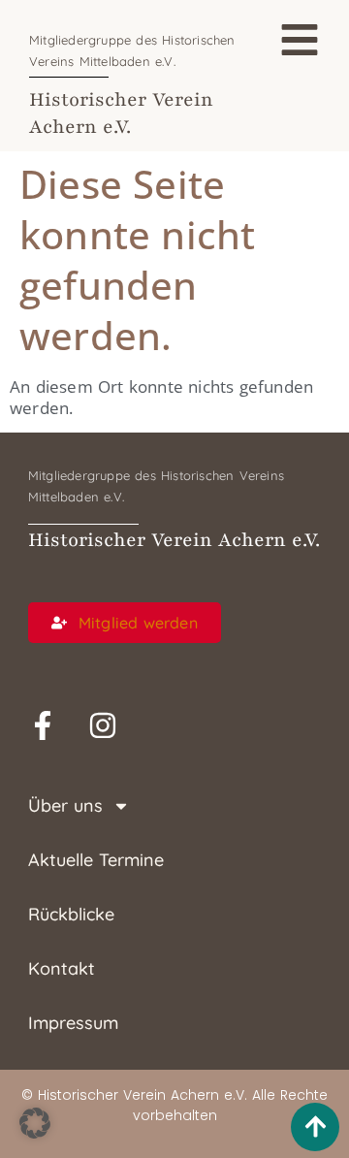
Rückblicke (71, 914)
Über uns (65, 805)
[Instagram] (102, 725)
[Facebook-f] (42, 725)
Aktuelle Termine (96, 860)
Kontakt (61, 968)
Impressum (73, 1023)
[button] (35, 1123)
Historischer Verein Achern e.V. (174, 540)
